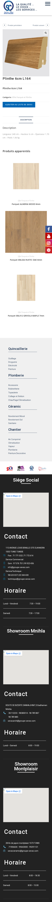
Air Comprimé (14, 439)
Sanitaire (12, 423)
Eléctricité (12, 365)
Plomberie (12, 450)
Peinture (12, 369)
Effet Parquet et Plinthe (22, 97)
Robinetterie (13, 389)
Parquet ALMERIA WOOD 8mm (26, 204)
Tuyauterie (13, 392)
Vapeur (11, 446)
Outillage (12, 358)
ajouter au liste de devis (18, 104)
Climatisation (14, 443)
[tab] (26, 120)
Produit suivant (38, 25)
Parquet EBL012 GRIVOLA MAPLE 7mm (26, 315)
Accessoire (13, 385)
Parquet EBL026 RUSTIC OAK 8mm (26, 259)
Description (26, 120)
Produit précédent (15, 25)
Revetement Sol (15, 420)
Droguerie (12, 362)
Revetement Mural (16, 416)
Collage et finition (16, 396)
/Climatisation (24, 400)
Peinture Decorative (17, 453)
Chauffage (13, 400)
